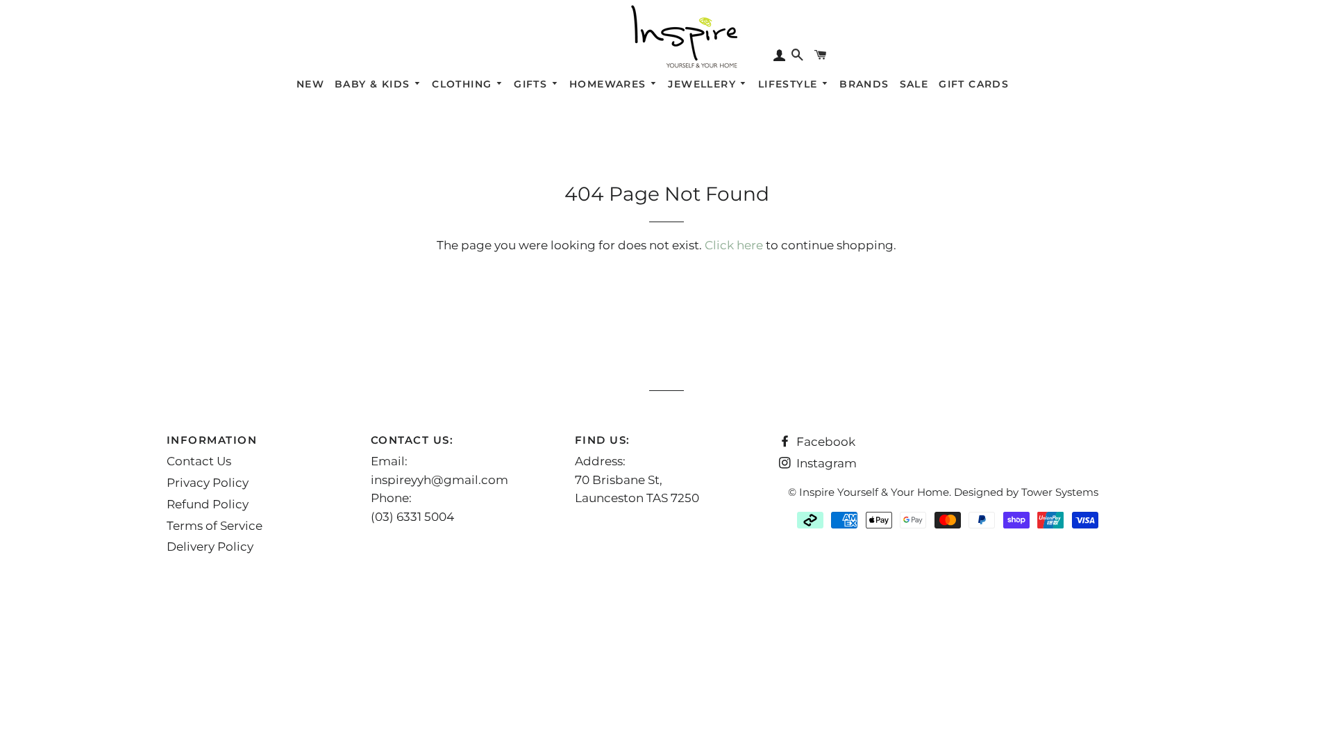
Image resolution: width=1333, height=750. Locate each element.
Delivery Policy (210, 546)
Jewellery (703, 84)
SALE (914, 84)
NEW (310, 84)
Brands (864, 84)
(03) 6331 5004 (412, 517)
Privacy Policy (208, 483)
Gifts (532, 84)
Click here (734, 245)
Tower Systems (1059, 492)
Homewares (609, 84)
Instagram (825, 463)
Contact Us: (412, 440)
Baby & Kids (374, 84)
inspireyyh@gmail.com (439, 480)
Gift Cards (974, 84)
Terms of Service (214, 526)
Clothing (464, 84)
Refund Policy (208, 504)
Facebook (824, 442)
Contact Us (199, 461)
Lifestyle (789, 84)
